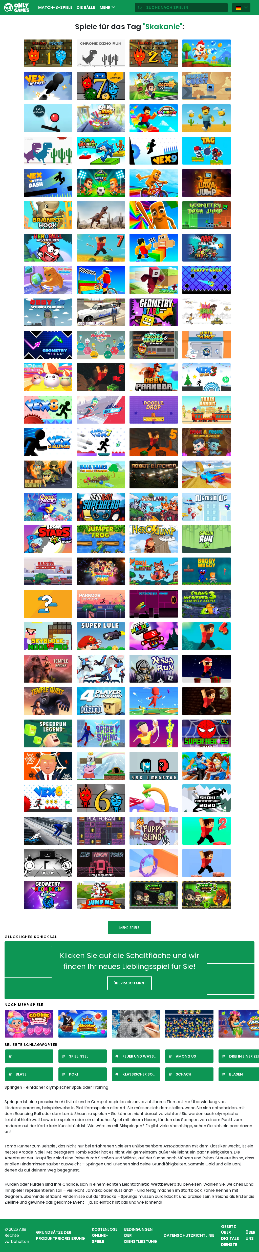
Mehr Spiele (129, 927)
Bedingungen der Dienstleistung (140, 1235)
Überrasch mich (129, 983)
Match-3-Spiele (55, 7)
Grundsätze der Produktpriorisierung (60, 1235)
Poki (73, 1074)
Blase (21, 1074)
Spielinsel (78, 1056)
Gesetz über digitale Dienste (230, 1235)
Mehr (106, 7)
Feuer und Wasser (140, 1056)
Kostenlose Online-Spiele (104, 1235)
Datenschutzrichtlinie (189, 1235)
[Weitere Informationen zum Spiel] (65, 62)
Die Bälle (86, 7)
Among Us (186, 1056)
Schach (183, 1074)
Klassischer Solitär (141, 1074)
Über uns (250, 1235)
